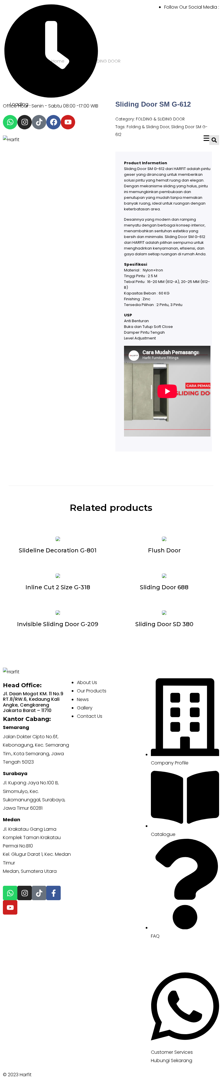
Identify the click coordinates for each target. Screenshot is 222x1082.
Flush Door (164, 550)
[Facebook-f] (53, 893)
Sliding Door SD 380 (164, 624)
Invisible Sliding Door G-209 (57, 624)
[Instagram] (24, 122)
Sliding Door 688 (164, 587)
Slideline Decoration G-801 (58, 550)
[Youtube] (68, 122)
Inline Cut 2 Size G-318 (57, 587)
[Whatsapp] (10, 122)
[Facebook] (53, 122)
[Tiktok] (39, 122)
